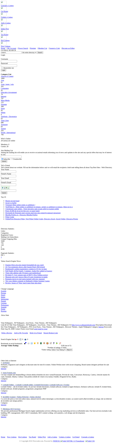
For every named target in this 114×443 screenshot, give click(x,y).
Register (33, 48)
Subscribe (6, 159)
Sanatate (4, 104)
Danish (3, 301)
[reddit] (51, 344)
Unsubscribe (17, 159)
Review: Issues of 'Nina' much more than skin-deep (23, 283)
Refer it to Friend (36, 333)
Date (2, 329)
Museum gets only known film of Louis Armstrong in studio (26, 277)
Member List (42, 48)
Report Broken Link (51, 333)
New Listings (5, 46)
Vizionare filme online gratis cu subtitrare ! (20, 205)
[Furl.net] (47, 344)
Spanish (3, 307)
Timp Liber (5, 120)
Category (95, 327)
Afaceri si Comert (7, 76)
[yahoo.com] (60, 344)
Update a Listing (7, 17)
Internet (3, 96)
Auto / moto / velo (7, 84)
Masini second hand (12, 201)
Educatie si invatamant (9, 92)
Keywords (108, 327)
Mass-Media (5, 100)
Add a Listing (6, 23)
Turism (3, 129)
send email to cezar (40, 329)
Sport (3, 108)
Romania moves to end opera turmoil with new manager (25, 279)
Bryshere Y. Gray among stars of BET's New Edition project (26, 275)
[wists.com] (35, 344)
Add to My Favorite (21, 333)
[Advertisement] (41, 321)
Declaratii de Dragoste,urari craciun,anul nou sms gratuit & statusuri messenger (33, 213)
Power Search (23, 48)
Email (32, 329)
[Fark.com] (54, 344)
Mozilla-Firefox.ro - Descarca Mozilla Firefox (21, 215)
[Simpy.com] (38, 344)
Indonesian (5, 299)
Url (70, 325)
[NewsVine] (41, 344)
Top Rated (4, 35)
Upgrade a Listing (7, 6)
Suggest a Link (54, 48)
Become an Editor (68, 48)
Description (100, 325)
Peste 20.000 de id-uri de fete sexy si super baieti (22, 211)
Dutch (3, 295)
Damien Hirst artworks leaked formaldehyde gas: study (24, 265)
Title (10, 325)
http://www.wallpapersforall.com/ (83, 325)
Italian (3, 297)
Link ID (4, 325)
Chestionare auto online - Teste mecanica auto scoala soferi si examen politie (32, 209)
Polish (3, 309)
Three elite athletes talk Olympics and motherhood (23, 273)
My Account (11, 48)
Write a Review (6, 333)
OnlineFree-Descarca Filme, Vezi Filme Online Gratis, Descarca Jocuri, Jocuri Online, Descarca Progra (41, 219)
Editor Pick (5, 29)
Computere (5, 88)
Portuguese (5, 305)
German (4, 303)
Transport (4, 125)
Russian (3, 311)
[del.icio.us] (25, 344)
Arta (2, 80)
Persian (3, 293)
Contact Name (20, 329)
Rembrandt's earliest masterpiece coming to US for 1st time (26, 269)
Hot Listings (5, 40)
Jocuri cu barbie (10, 203)
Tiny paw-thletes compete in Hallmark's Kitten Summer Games (27, 281)
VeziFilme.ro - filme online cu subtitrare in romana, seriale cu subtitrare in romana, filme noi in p (39, 207)
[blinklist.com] (44, 344)
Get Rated (4, 11)
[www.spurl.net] (32, 344)
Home (3, 48)
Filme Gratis (9, 217)
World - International (8, 133)
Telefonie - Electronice (9, 116)
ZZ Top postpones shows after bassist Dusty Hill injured (25, 267)
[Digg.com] (28, 344)
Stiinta (3, 112)
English (3, 291)
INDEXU (57, 441)
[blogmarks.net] (57, 344)
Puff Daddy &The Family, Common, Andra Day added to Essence (28, 271)
